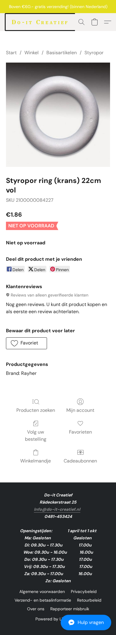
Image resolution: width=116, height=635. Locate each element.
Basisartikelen (61, 52)
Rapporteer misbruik (69, 608)
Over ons (35, 608)
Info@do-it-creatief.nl (57, 509)
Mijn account (80, 410)
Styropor (94, 52)
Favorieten (80, 432)
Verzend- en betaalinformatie (43, 600)
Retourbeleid (89, 600)
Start (11, 52)
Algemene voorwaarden (42, 591)
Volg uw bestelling (35, 435)
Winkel (31, 52)
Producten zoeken (35, 410)
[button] (58, 622)
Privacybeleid (84, 591)
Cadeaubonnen (80, 461)
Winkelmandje (35, 461)
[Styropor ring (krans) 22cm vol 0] (58, 115)
